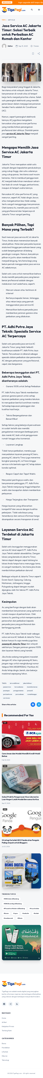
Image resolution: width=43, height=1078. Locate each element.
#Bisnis (20, 918)
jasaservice (7, 687)
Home (4, 1018)
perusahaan (20, 694)
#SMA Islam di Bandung (11, 899)
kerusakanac (19, 687)
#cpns (15, 913)
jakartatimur (27, 683)
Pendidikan (6, 1048)
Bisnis (4, 1043)
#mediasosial (8, 918)
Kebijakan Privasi (8, 1026)
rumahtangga (31, 694)
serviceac (6, 698)
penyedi (30, 690)
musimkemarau (32, 687)
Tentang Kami (7, 1031)
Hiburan (4, 1056)
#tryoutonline (34, 908)
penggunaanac (18, 690)
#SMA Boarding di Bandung (13, 904)
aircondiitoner (15, 683)
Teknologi (5, 1060)
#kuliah (36, 913)
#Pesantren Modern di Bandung (14, 908)
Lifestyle (5, 1052)
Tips (4, 20)
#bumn (6, 913)
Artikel (4, 1022)
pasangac (6, 690)
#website (25, 913)
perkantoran (7, 694)
